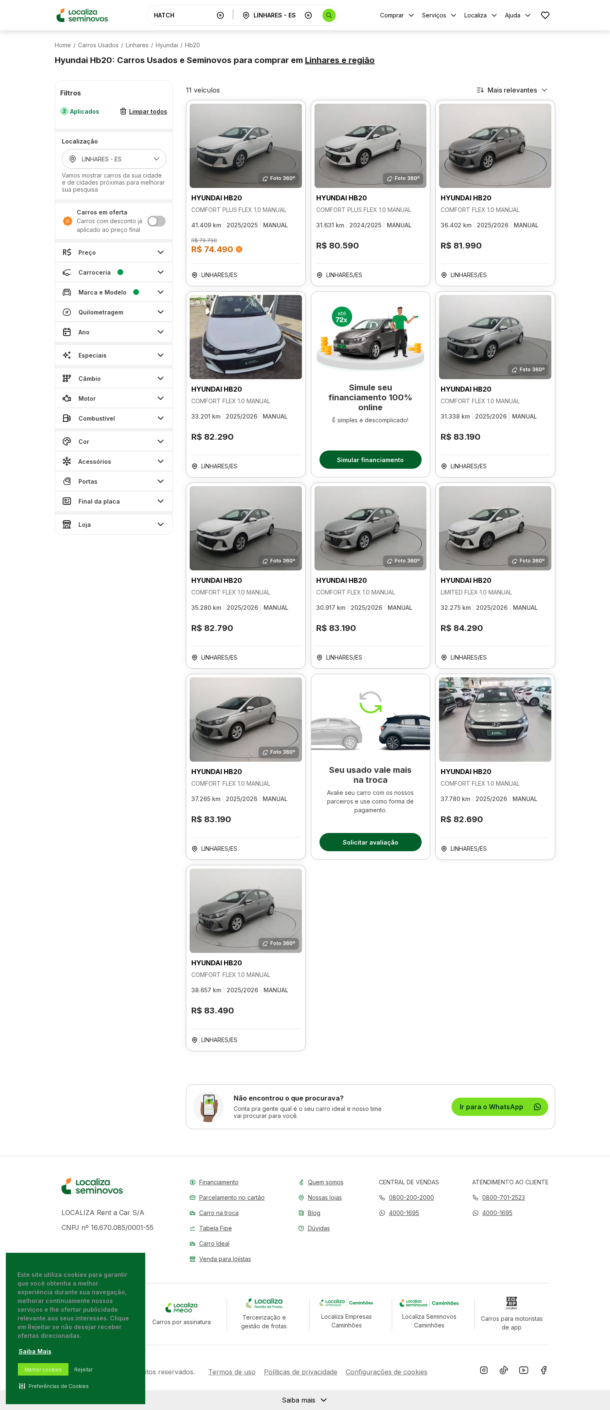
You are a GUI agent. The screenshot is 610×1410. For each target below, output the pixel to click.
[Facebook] (544, 1371)
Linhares (137, 45)
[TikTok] (504, 1371)
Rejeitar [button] (83, 1369)
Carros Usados (98, 45)
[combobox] (183, 15)
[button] (399, 1212)
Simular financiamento (370, 459)
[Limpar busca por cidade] (308, 15)
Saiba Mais (35, 1351)
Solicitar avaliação (370, 842)
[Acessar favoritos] (545, 15)
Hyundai (167, 45)
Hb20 (192, 45)
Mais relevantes (512, 90)
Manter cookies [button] (43, 1369)
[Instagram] (484, 1371)
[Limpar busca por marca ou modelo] (220, 15)
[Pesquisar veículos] (329, 15)
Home (63, 45)
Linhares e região (340, 60)
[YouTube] (524, 1371)
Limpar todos (148, 111)
